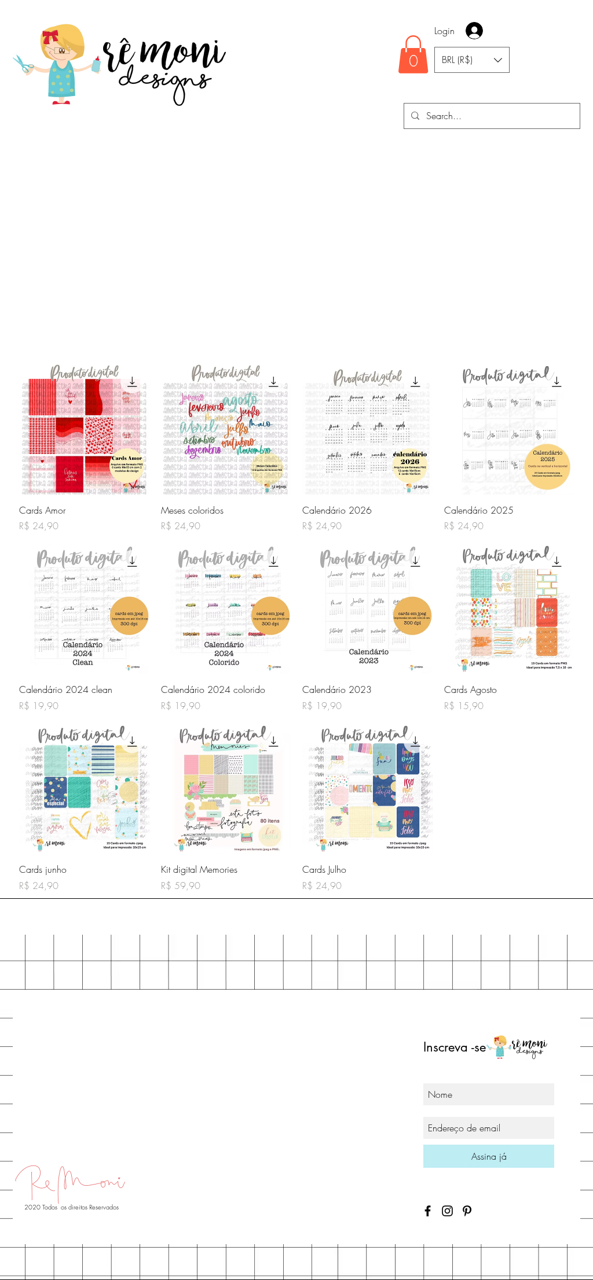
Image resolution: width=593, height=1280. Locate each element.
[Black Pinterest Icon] (467, 1211)
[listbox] (472, 60)
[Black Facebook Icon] (427, 1211)
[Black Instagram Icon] (447, 1211)
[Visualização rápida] (84, 429)
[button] (413, 54)
